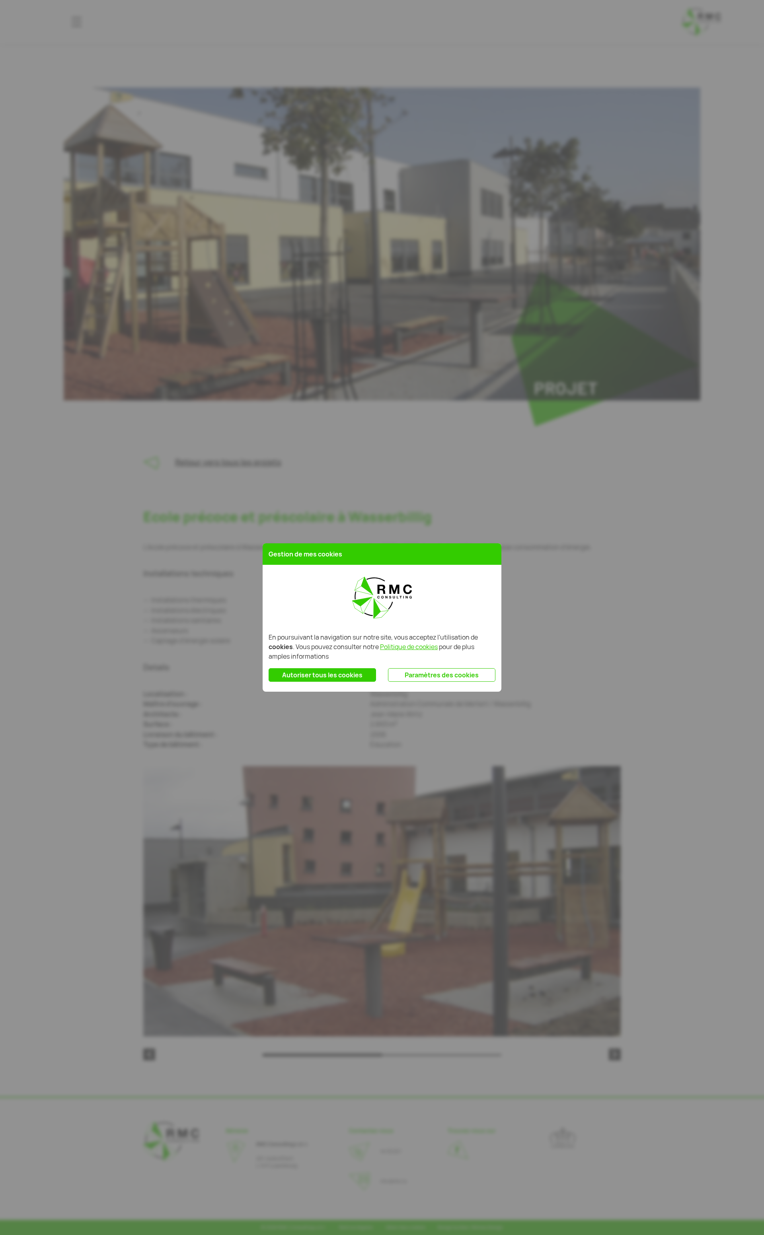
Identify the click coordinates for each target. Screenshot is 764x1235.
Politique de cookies (409, 646)
